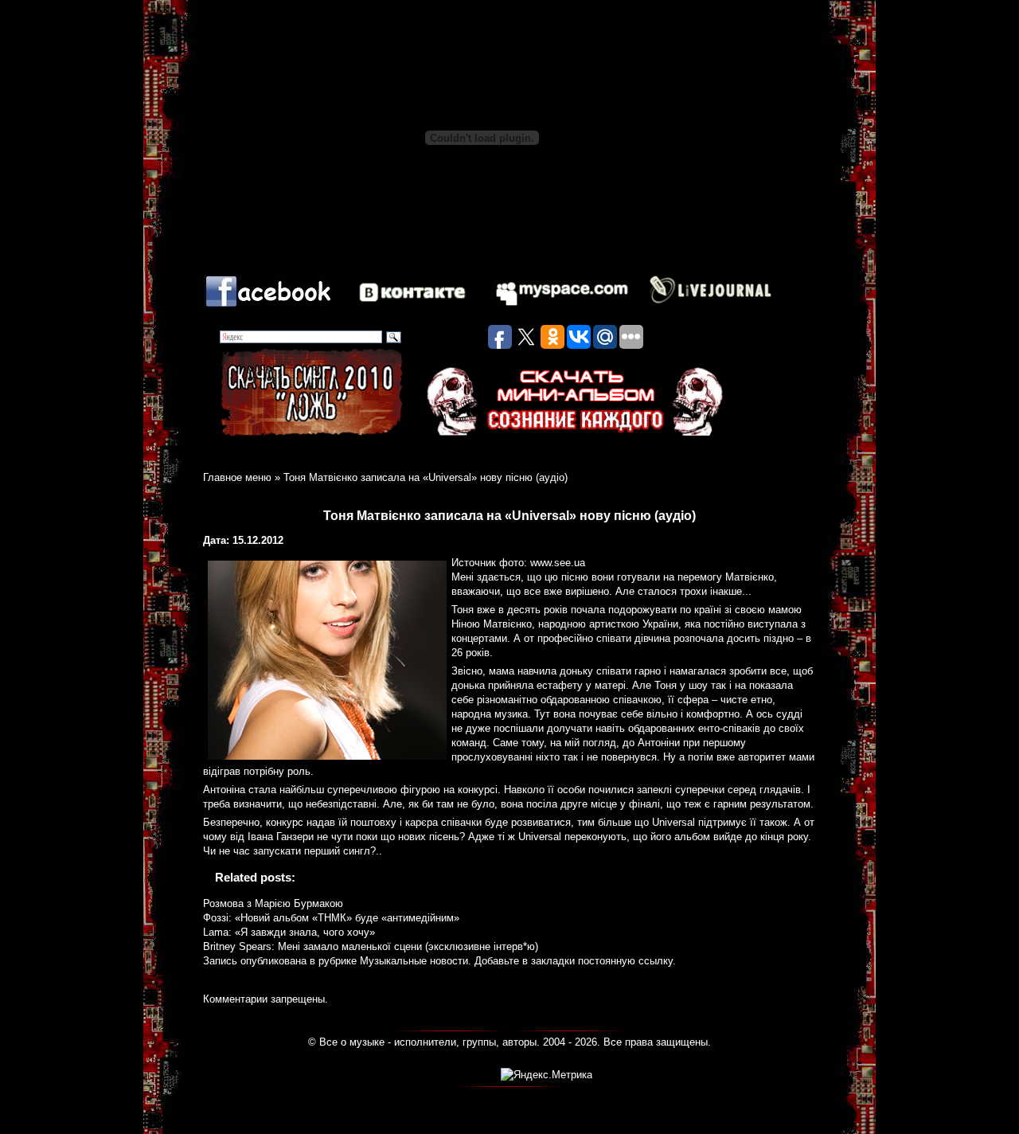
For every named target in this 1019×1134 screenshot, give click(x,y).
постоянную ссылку (625, 961)
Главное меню (237, 477)
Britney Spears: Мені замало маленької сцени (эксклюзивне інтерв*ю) (370, 946)
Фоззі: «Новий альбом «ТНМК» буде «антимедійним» (331, 918)
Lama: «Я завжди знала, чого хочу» (289, 932)
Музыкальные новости (414, 961)
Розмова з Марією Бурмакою (273, 903)
